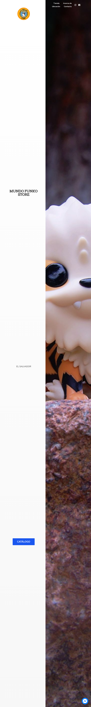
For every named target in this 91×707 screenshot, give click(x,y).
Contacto (68, 6)
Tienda (56, 3)
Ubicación (56, 6)
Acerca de (67, 3)
